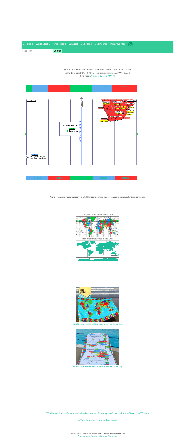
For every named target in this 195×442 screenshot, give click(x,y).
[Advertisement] (97, 21)
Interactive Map (117, 44)
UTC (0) (81, 87)
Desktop (28, 44)
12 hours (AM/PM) (107, 76)
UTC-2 (40, 87)
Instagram (113, 436)
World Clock (43, 44)
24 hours (93, 76)
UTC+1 (102, 87)
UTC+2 (124, 87)
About (88, 436)
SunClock (73, 44)
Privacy (81, 436)
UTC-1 (59, 87)
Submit (57, 51)
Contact (95, 436)
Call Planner (101, 44)
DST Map (87, 44)
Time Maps (59, 44)
